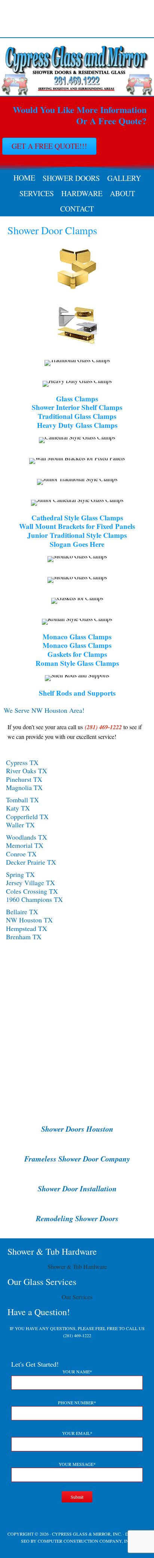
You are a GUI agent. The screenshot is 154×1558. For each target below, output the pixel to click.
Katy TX (18, 807)
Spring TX (20, 874)
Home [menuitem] (24, 178)
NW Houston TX (29, 919)
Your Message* (77, 1464)
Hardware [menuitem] (81, 193)
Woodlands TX (26, 837)
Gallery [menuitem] (124, 178)
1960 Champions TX (34, 899)
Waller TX (20, 824)
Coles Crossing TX (32, 891)
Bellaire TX (22, 911)
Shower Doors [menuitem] (71, 178)
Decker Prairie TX (31, 862)
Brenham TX (23, 936)
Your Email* (77, 1433)
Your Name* (77, 1371)
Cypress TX (22, 762)
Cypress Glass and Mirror (77, 18)
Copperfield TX (27, 816)
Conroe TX (21, 853)
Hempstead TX (26, 928)
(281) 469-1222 (77, 1335)
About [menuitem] (122, 193)
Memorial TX (24, 845)
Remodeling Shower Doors (77, 1218)
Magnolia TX (24, 787)
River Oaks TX (26, 770)
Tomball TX (22, 799)
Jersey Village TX (30, 882)
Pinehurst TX (24, 779)
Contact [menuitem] (77, 209)
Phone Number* (77, 1402)
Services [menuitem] (36, 193)
